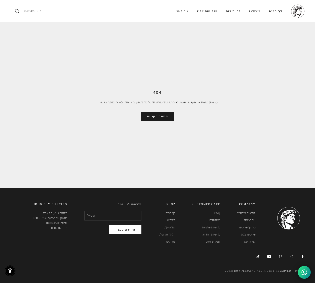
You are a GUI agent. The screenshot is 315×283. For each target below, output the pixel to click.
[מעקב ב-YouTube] (269, 256)
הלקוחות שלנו (207, 11)
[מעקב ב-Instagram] (291, 256)
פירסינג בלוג (248, 234)
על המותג (249, 220)
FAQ (217, 213)
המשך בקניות (157, 116)
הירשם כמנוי (125, 229)
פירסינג (254, 11)
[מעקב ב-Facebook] (302, 256)
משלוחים (214, 220)
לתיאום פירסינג (246, 213)
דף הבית (275, 11)
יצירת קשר (249, 241)
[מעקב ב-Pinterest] (280, 256)
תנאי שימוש (213, 241)
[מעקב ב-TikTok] (258, 256)
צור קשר (183, 11)
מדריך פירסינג (247, 227)
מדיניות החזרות (211, 234)
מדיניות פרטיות (211, 227)
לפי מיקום (233, 11)
